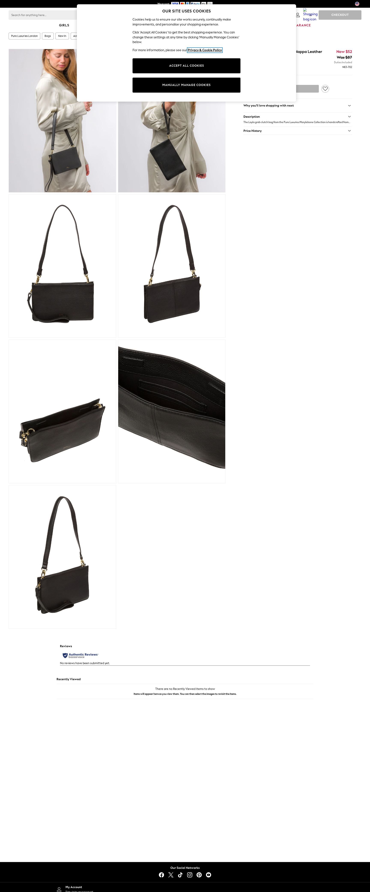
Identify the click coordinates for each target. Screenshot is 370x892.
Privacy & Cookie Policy (205, 50)
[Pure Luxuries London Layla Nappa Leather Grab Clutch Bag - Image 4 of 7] (171, 266)
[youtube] (208, 875)
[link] (297, 15)
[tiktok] (180, 875)
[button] (297, 116)
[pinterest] (199, 875)
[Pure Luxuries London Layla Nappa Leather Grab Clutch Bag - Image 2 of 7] (171, 120)
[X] (171, 875)
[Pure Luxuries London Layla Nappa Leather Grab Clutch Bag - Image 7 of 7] (62, 557)
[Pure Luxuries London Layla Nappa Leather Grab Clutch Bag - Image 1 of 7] (62, 120)
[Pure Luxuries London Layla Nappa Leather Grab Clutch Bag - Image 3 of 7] (62, 266)
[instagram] (189, 875)
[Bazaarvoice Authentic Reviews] (80, 655)
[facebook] (161, 875)
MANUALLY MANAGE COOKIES (186, 85)
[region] (186, 53)
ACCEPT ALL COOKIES (186, 66)
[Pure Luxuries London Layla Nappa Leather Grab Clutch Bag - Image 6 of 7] (171, 411)
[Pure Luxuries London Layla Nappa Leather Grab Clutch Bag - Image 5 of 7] (62, 411)
